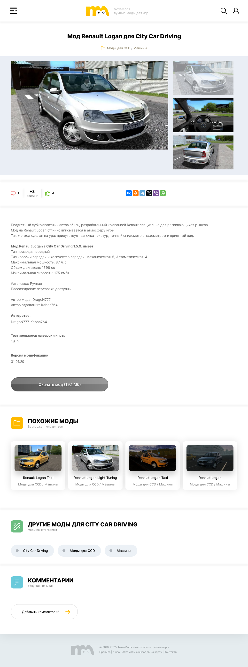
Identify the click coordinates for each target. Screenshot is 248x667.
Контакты (170, 652)
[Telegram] (142, 193)
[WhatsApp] (163, 193)
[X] (149, 193)
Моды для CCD (118, 48)
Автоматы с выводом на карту (142, 652)
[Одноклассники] (136, 193)
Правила (104, 652)
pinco (116, 652)
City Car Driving (35, 550)
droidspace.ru (142, 647)
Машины (140, 48)
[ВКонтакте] (129, 193)
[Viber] (156, 193)
